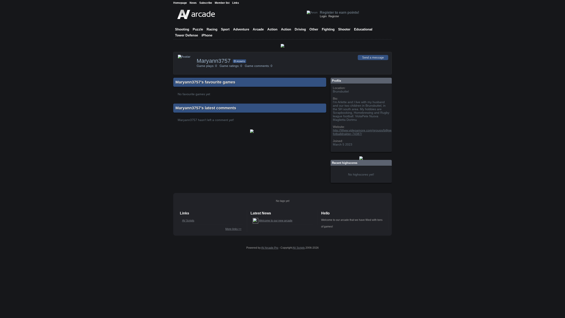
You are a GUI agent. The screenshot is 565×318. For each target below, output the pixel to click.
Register (333, 16)
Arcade (258, 29)
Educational (363, 29)
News (193, 2)
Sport (225, 29)
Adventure (241, 29)
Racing (212, 29)
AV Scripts (188, 220)
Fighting (328, 29)
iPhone (207, 35)
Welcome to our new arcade (275, 220)
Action (272, 29)
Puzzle (198, 29)
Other (313, 29)
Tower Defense (186, 35)
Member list (222, 2)
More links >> (233, 229)
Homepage (180, 2)
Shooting (182, 29)
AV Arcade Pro (269, 247)
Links (235, 2)
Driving (300, 29)
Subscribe (205, 2)
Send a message (373, 57)
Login (323, 16)
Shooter (344, 29)
